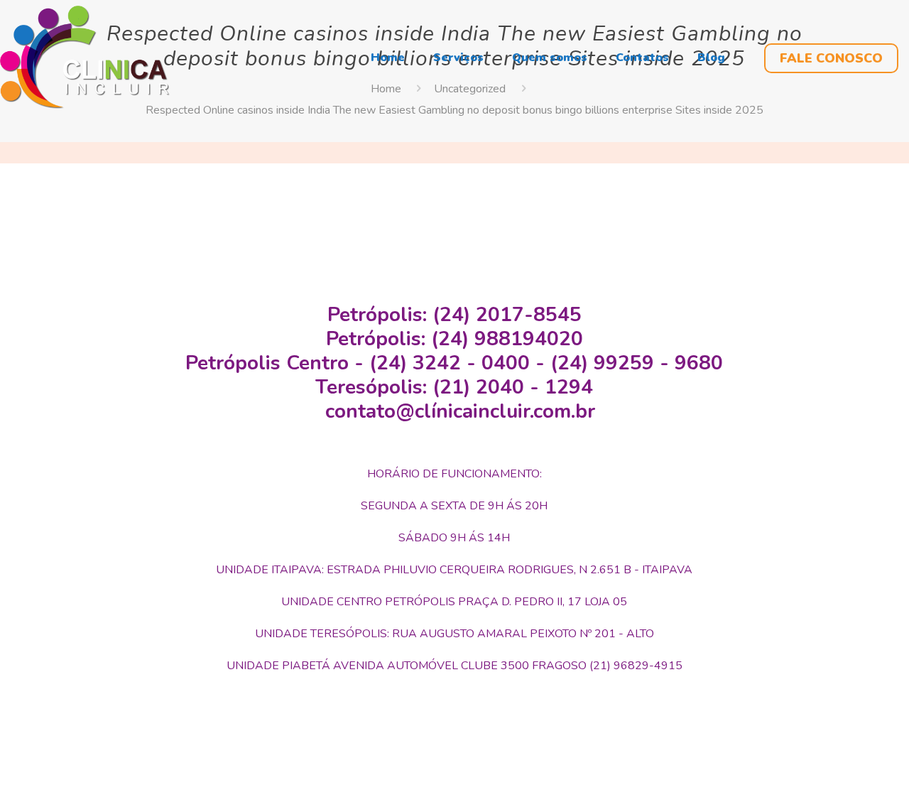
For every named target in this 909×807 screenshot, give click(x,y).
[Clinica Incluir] (85, 57)
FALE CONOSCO (831, 58)
